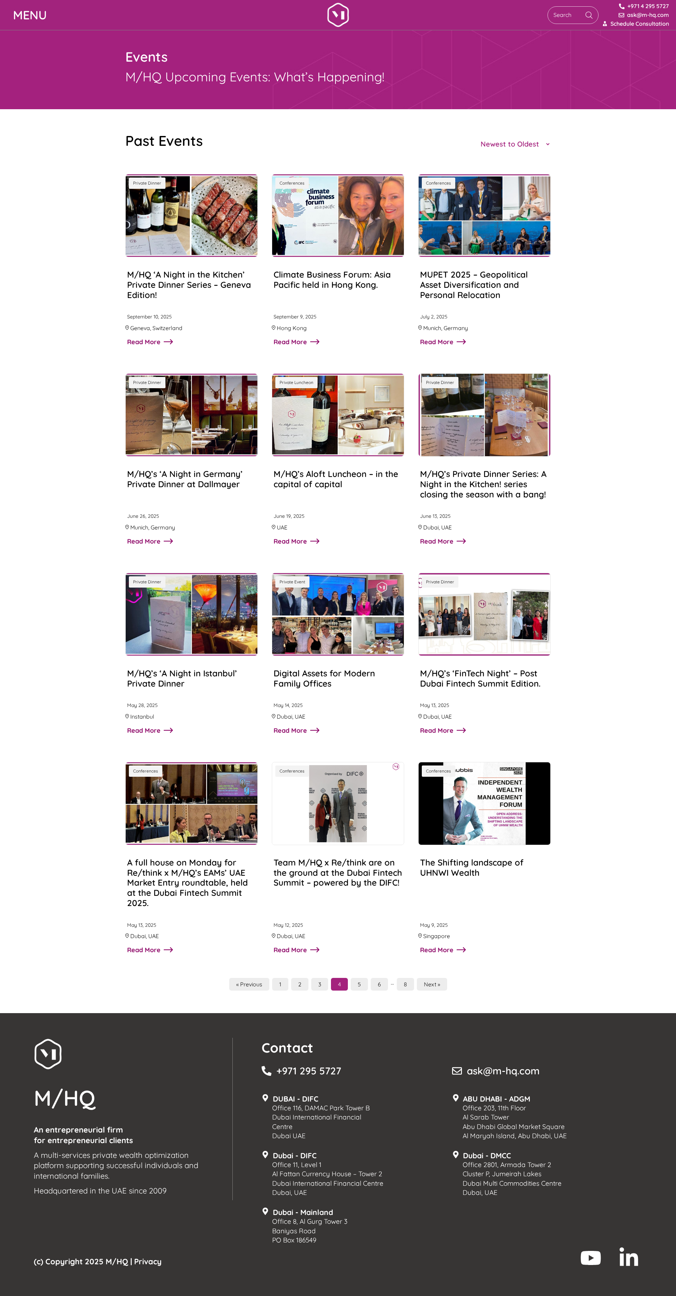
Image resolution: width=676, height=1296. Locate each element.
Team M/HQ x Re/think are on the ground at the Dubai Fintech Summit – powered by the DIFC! (338, 872)
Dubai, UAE (437, 527)
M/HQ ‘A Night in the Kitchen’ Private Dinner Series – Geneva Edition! (189, 284)
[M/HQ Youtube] (590, 1258)
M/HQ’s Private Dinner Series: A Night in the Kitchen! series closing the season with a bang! (483, 484)
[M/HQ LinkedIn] (628, 1258)
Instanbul (142, 716)
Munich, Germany (445, 327)
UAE (282, 527)
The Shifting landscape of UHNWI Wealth (472, 867)
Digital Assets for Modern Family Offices (324, 678)
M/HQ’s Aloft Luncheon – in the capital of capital (336, 479)
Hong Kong (292, 327)
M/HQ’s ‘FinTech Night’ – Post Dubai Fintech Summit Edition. (480, 678)
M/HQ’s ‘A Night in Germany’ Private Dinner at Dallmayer (185, 479)
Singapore (436, 936)
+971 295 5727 (308, 1071)
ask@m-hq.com (503, 1071)
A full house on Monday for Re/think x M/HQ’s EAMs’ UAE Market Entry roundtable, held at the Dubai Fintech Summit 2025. (187, 882)
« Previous (249, 984)
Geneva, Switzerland (156, 327)
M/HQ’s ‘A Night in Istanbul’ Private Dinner (182, 678)
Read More (144, 342)
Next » (432, 984)
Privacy (148, 1261)
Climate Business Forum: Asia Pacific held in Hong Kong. (332, 279)
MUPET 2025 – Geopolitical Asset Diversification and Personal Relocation (474, 284)
